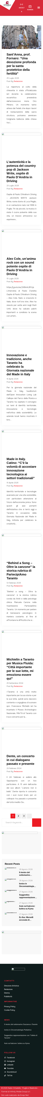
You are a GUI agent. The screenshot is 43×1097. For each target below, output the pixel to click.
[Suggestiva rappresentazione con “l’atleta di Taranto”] (11, 891)
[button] (39, 8)
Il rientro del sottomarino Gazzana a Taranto (27, 873)
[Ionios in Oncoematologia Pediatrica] (11, 879)
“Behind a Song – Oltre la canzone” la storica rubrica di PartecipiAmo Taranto (21, 570)
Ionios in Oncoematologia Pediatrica (26, 885)
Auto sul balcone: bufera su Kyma (27, 907)
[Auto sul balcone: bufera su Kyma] (11, 902)
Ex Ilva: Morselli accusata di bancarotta (26, 918)
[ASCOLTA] (21, 4)
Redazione (18, 81)
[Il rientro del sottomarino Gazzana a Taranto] (11, 868)
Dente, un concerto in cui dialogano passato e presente (21, 760)
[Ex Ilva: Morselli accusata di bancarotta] (11, 913)
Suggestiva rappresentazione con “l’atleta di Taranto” (27, 896)
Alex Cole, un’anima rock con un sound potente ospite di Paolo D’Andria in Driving (21, 266)
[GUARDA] (30, 6)
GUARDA (30, 10)
